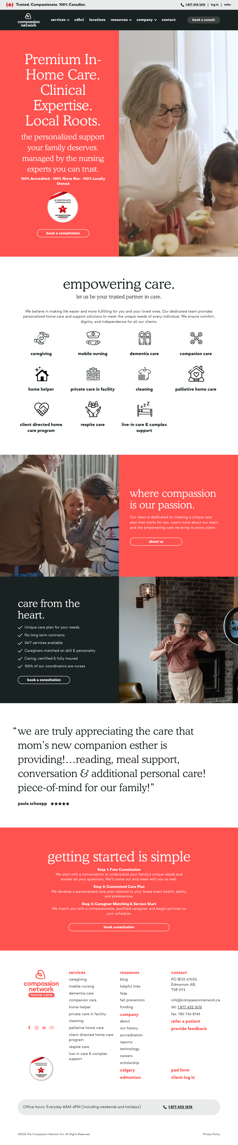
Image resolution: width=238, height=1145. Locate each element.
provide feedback (189, 1029)
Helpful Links (130, 986)
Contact (179, 972)
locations (97, 19)
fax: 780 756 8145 (185, 1014)
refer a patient (185, 1021)
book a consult (203, 20)
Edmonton (130, 1077)
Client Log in (183, 1077)
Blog (124, 979)
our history (129, 1028)
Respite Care (79, 1046)
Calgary (127, 1070)
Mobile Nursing (81, 986)
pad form (180, 1070)
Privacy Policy (211, 1134)
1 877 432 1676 (195, 5)
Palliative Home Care (86, 1027)
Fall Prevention (132, 1000)
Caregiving (78, 979)
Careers (126, 1056)
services (58, 19)
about (125, 1021)
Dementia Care (81, 993)
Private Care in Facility (87, 1014)
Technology (129, 1049)
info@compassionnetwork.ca (195, 1000)
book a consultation (63, 233)
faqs (123, 993)
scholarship (129, 1063)
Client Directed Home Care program (91, 1037)
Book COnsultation (119, 927)
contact (169, 19)
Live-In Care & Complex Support (88, 1056)
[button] (60, 20)
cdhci (79, 19)
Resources (119, 19)
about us (156, 541)
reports (126, 1042)
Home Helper (80, 1007)
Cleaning (76, 1021)
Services (77, 972)
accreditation (131, 1035)
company (129, 1014)
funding (126, 1007)
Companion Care (83, 1000)
